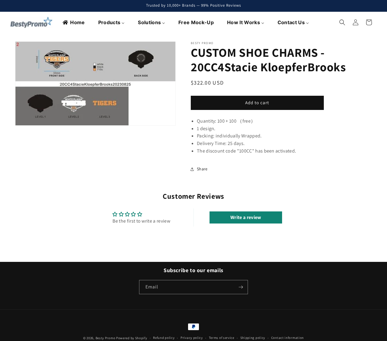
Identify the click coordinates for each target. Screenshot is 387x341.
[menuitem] (74, 22)
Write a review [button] (245, 217)
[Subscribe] (241, 287)
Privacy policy (191, 338)
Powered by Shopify (131, 338)
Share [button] (202, 169)
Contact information (287, 338)
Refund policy (163, 338)
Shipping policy (252, 338)
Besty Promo (105, 338)
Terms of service (221, 338)
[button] (342, 22)
